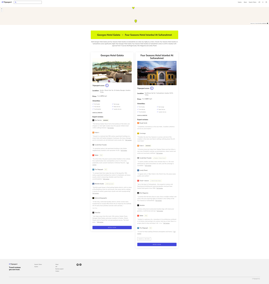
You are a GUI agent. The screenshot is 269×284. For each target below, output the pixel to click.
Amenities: (96, 101)
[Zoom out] (2, 11)
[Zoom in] (2, 9)
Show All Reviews (144, 238)
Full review (110, 127)
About (245, 2)
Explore (240, 2)
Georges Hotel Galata (112, 55)
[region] (134, 16)
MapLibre (252, 23)
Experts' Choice (252, 2)
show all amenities (97, 112)
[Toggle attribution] (267, 23)
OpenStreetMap (259, 23)
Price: (94, 96)
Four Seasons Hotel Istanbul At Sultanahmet (157, 56)
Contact (57, 271)
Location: (95, 90)
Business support (59, 268)
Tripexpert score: (98, 85)
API (259, 2)
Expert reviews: (97, 117)
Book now (112, 227)
